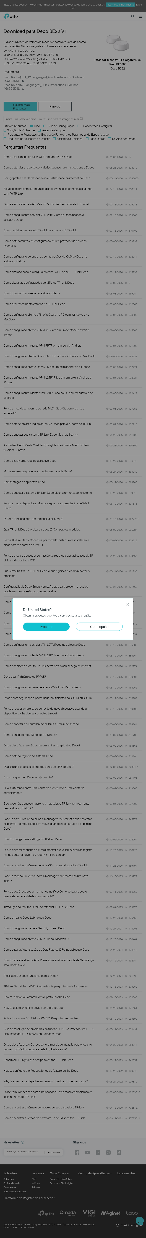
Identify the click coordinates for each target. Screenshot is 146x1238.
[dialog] (73, 619)
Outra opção (99, 627)
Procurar (46, 627)
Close (127, 604)
